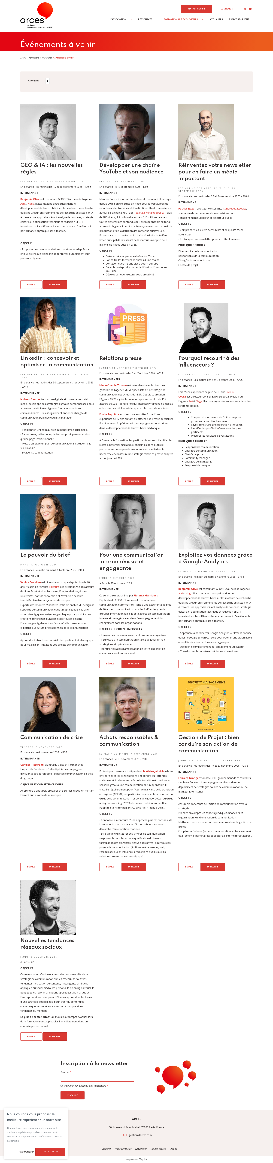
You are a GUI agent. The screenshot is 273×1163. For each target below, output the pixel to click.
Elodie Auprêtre (109, 414)
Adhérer (106, 1149)
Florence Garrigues (146, 595)
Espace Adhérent (239, 19)
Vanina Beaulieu (30, 582)
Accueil (23, 57)
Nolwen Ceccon (30, 399)
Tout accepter (50, 1151)
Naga (31, 203)
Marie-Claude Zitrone (113, 385)
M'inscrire (54, 284)
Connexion (227, 8)
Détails (31, 284)
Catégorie (33, 80)
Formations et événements (181, 19)
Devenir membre (196, 8)
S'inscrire (72, 1095)
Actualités (216, 19)
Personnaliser (26, 1151)
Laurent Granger (189, 778)
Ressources (145, 19)
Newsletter (141, 1149)
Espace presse (159, 1149)
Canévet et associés (234, 208)
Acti (22, 203)
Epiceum (54, 587)
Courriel (66, 1072)
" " (150, 212)
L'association (118, 19)
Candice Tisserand (32, 764)
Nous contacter (123, 1149)
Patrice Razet (187, 208)
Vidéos (173, 1149)
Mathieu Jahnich (153, 771)
